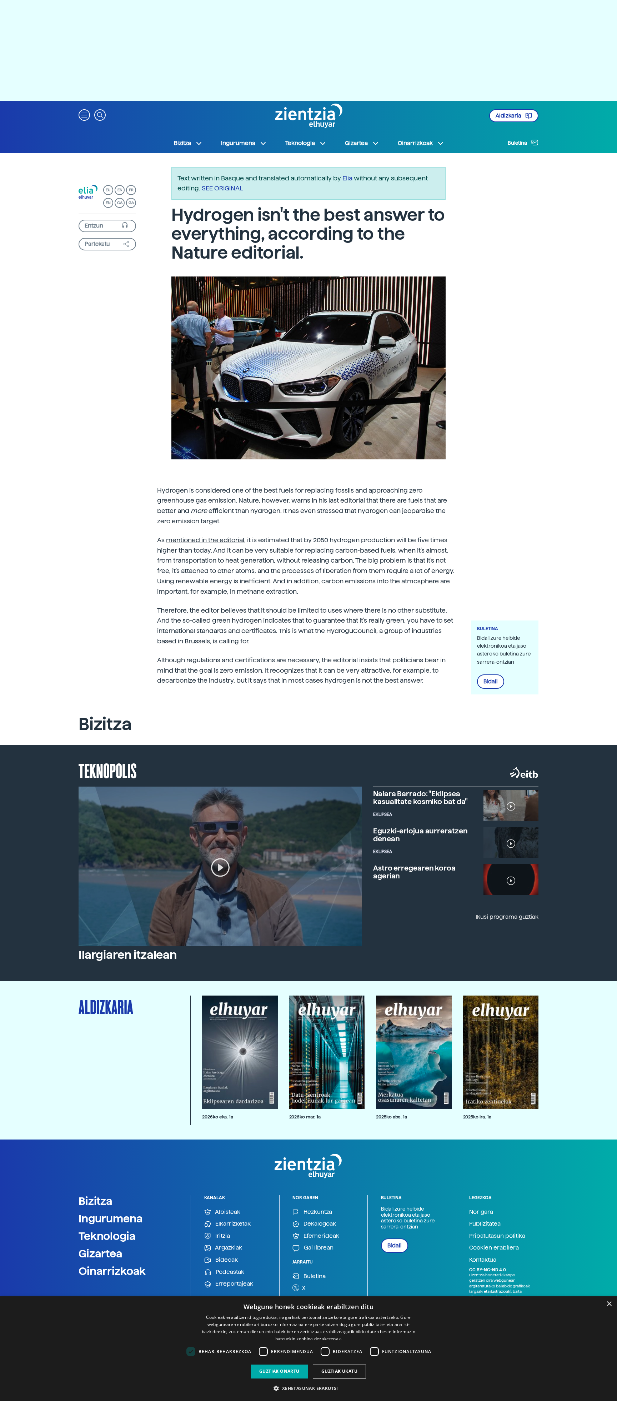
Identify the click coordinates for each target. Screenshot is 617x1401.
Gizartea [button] (356, 143)
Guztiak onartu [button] (279, 1371)
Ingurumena (111, 1218)
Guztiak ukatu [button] (339, 1371)
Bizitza (95, 1201)
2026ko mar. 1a (305, 1117)
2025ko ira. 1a (477, 1117)
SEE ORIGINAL (222, 188)
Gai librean (317, 1247)
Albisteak (227, 1211)
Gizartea (100, 1253)
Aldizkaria (509, 116)
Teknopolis (108, 770)
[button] (84, 114)
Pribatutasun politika (497, 1235)
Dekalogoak (319, 1223)
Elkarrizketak (232, 1223)
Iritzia (222, 1235)
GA (131, 202)
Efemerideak (320, 1235)
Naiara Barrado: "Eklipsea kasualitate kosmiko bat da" (420, 797)
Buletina (518, 143)
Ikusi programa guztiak (507, 916)
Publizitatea (485, 1223)
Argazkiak (228, 1247)
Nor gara (481, 1211)
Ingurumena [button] (238, 143)
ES (119, 190)
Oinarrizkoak (112, 1271)
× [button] (609, 1304)
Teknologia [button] (300, 143)
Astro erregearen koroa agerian (414, 872)
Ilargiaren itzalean (128, 955)
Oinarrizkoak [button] (415, 143)
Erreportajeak (233, 1283)
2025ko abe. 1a (391, 1117)
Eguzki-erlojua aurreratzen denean (420, 835)
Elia (347, 178)
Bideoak (226, 1259)
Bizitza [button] (182, 143)
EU (108, 190)
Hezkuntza (317, 1211)
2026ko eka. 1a (217, 1117)
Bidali (490, 681)
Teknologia (107, 1236)
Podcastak (229, 1271)
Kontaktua (482, 1259)
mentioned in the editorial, (206, 540)
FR (131, 190)
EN (108, 202)
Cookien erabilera (494, 1247)
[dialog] (308, 1348)
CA (119, 202)
